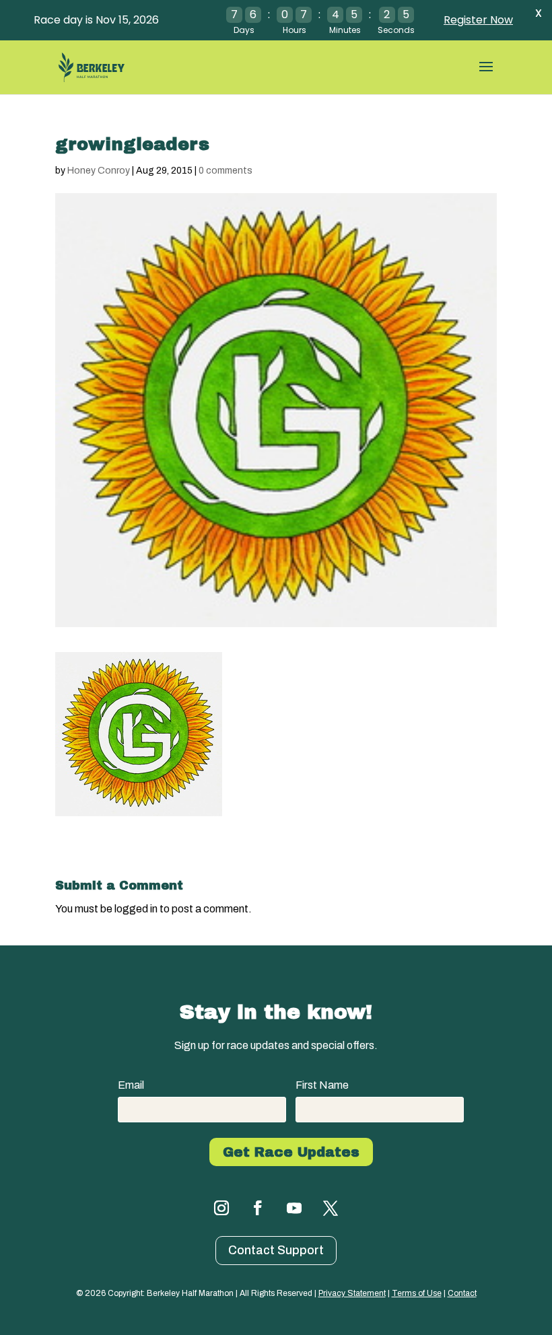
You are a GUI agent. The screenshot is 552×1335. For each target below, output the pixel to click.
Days (244, 30)
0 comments (225, 171)
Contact (462, 1293)
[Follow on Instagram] (221, 1208)
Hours (294, 30)
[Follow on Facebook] (258, 1208)
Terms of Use (417, 1293)
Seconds (396, 30)
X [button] (538, 13)
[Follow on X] (330, 1208)
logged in (136, 908)
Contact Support (276, 1250)
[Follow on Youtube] (294, 1208)
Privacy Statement (352, 1293)
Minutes (345, 30)
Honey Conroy (98, 171)
